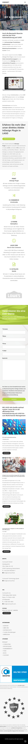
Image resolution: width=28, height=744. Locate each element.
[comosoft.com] (5, 2)
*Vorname (5, 329)
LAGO (22, 40)
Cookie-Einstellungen (9, 632)
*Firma (4, 344)
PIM (17, 148)
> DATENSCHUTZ (7, 630)
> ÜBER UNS (5, 628)
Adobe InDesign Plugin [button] (9, 138)
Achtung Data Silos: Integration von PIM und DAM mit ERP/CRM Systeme (13, 529)
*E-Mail (4, 351)
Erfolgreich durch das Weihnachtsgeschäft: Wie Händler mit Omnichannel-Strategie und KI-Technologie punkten (13, 476)
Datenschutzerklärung (12, 395)
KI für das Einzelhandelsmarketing (9, 437)
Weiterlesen (6, 453)
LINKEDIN (15, 610)
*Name (4, 336)
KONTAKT (6, 626)
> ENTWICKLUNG (6, 646)
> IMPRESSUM (6, 634)
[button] (25, 2)
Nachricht (4, 358)
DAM (8, 148)
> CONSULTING (6, 644)
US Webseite (6, 599)
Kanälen (4, 51)
